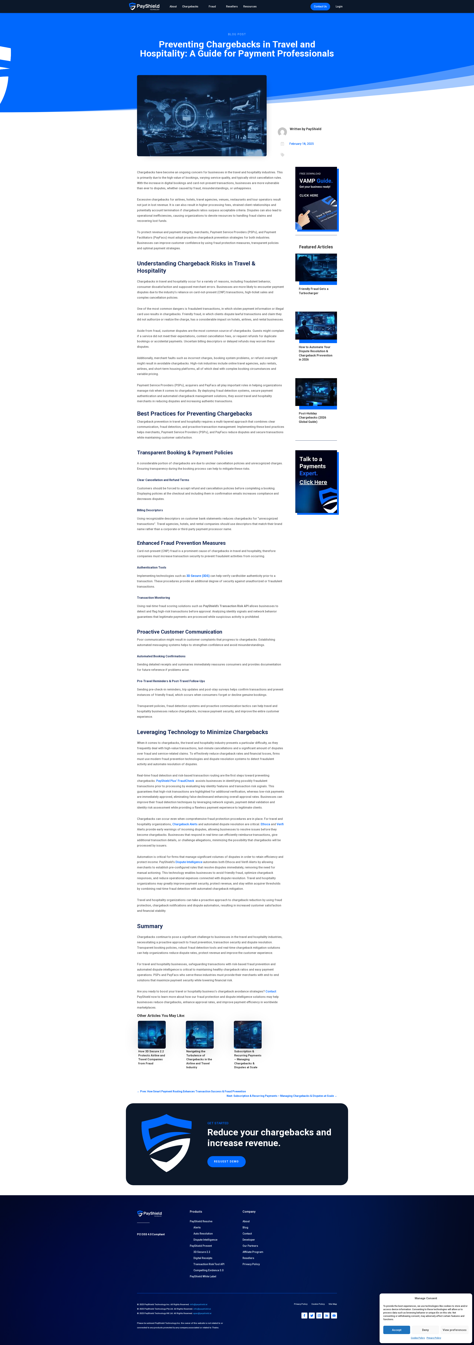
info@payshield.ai (198, 1304)
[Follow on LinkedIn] (327, 1315)
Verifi (280, 824)
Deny (425, 1330)
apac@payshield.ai (202, 1313)
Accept (396, 1330)
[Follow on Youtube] (334, 1315)
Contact (271, 991)
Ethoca (265, 824)
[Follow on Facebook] (304, 1315)
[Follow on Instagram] (319, 1315)
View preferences (454, 1330)
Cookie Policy (418, 1338)
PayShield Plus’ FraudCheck (175, 781)
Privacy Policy (434, 1338)
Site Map (333, 1304)
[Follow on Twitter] (312, 1315)
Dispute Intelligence (189, 862)
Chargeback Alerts (185, 824)
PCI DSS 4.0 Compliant (151, 1234)
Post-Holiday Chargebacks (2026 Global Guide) (312, 418)
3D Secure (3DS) (198, 576)
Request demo (226, 1161)
